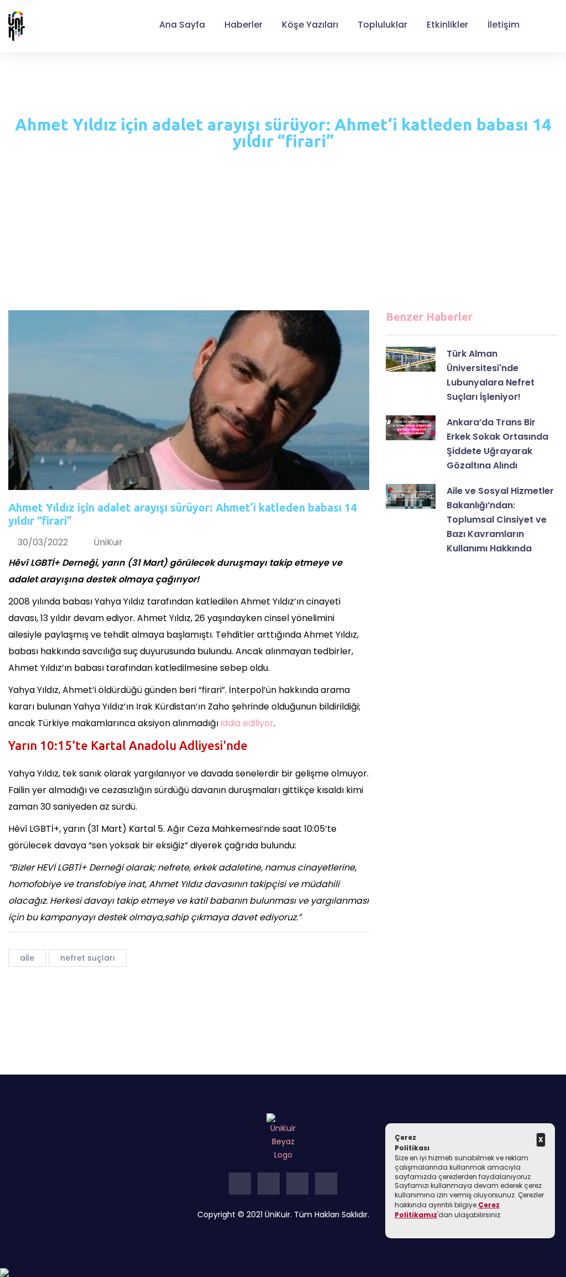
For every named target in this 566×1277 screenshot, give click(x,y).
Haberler (243, 24)
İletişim (504, 24)
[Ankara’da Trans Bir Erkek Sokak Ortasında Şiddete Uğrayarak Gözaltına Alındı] (411, 427)
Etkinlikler (447, 24)
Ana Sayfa (182, 24)
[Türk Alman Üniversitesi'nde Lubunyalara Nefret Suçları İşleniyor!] (411, 359)
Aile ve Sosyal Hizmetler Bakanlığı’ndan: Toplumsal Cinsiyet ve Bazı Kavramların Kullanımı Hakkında (500, 519)
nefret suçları (87, 957)
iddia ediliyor (247, 723)
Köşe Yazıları (310, 24)
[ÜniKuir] (16, 25)
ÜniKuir (108, 542)
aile (27, 957)
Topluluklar (382, 24)
